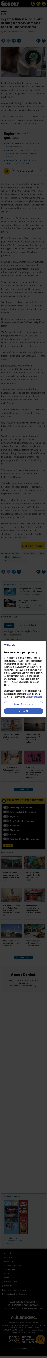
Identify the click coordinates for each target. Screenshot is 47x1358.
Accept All (23, 711)
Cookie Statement (34, 696)
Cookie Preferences (23, 704)
